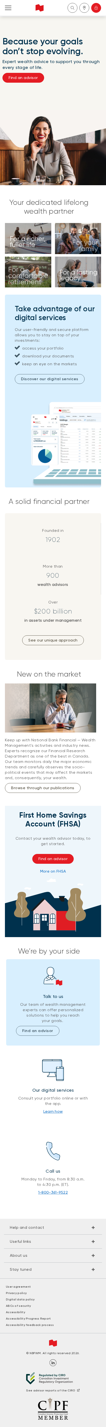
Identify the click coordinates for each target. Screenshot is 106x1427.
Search (72, 8)
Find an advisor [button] (23, 77)
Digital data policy (20, 1299)
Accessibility (15, 1312)
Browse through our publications (42, 788)
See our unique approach (53, 640)
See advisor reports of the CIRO (50, 1390)
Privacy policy (16, 1293)
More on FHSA (53, 871)
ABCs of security (18, 1306)
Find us (84, 8)
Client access (96, 8)
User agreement (18, 1286)
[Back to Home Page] (39, 8)
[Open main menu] (8, 8)
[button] (53, 1227)
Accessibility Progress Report (28, 1318)
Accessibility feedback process (30, 1325)
